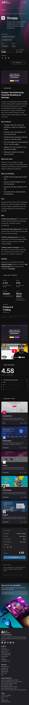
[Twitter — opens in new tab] (2, 58)
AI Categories (10, 8)
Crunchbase (11, 268)
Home (2, 8)
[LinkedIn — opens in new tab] (5, 58)
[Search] (21, 2)
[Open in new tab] (26, 62)
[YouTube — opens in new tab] (8, 58)
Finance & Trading (21, 8)
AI (27, 142)
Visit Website (17, 62)
